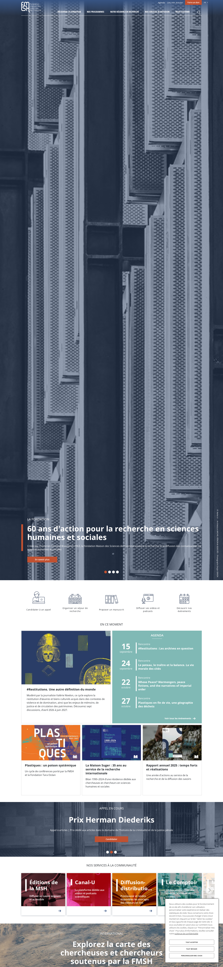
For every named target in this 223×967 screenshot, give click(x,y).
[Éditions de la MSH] (43, 894)
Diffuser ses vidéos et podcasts (148, 601)
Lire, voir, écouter (175, 2)
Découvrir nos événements (184, 601)
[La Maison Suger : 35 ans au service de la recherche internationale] (111, 760)
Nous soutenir (183, 11)
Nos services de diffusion (157, 11)
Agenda (161, 2)
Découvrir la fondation (69, 11)
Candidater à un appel (38, 601)
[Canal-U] (89, 894)
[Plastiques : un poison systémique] (50, 760)
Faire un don (193, 2)
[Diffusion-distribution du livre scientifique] (134, 894)
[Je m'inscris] (66, 677)
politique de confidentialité (186, 933)
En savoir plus (42, 559)
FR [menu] (205, 2)
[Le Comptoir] (180, 894)
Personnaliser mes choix (191, 956)
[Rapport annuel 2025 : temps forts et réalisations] (172, 760)
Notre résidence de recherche (124, 11)
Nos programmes (95, 11)
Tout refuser (191, 949)
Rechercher (199, 12)
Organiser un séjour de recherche (75, 601)
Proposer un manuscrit (111, 601)
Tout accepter (192, 942)
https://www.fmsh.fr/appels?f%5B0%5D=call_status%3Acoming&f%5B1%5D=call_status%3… (111, 839)
